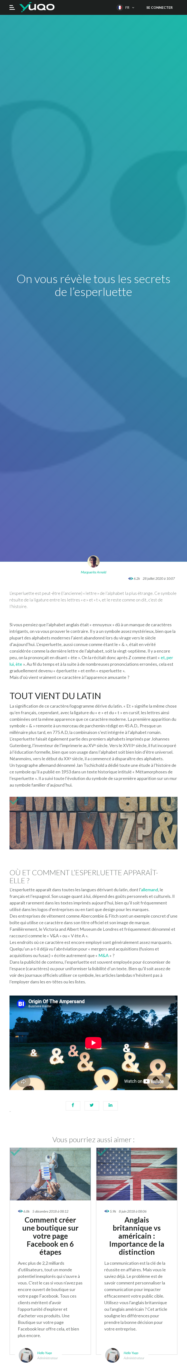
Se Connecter (159, 7)
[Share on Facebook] (73, 1108)
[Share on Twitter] (92, 1108)
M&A (103, 955)
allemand (149, 889)
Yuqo (37, 7)
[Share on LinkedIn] (110, 1108)
